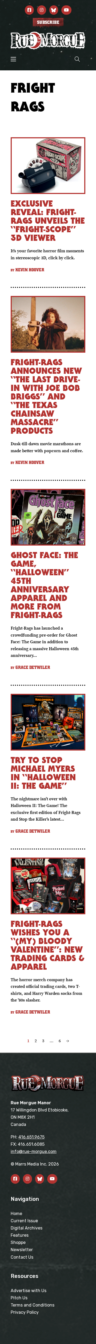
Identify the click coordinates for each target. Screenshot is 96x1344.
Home (16, 1213)
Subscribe (48, 22)
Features (20, 1235)
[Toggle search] (77, 59)
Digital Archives (26, 1228)
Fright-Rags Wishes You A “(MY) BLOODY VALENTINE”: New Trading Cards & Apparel (47, 945)
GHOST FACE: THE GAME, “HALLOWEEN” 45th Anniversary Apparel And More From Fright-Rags (44, 585)
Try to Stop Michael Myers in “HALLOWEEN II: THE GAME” (43, 773)
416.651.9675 (31, 1137)
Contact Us (22, 1257)
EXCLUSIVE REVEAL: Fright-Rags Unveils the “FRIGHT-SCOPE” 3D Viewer (48, 220)
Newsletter (22, 1249)
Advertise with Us (28, 1290)
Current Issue (24, 1220)
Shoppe (18, 1242)
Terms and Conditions (32, 1305)
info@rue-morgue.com (34, 1151)
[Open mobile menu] (13, 59)
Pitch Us (19, 1297)
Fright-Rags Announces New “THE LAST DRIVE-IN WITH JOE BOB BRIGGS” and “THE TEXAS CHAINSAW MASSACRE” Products (46, 396)
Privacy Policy (25, 1312)
